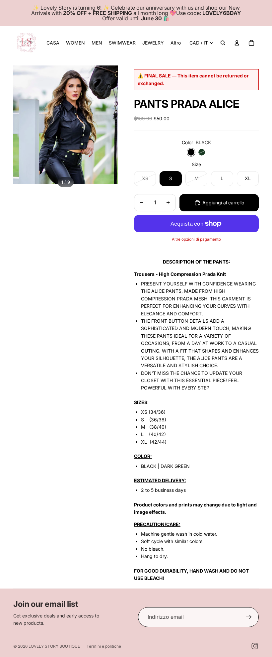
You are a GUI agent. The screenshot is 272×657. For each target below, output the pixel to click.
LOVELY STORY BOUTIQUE (54, 646)
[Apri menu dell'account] (237, 43)
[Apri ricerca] (223, 43)
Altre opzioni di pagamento (196, 239)
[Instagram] (255, 646)
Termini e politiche (104, 646)
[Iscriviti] (249, 617)
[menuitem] (175, 43)
